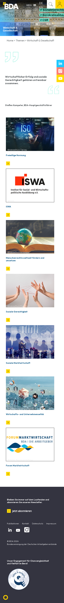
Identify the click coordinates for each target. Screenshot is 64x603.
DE (41, 3)
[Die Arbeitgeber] (11, 5)
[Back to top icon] (57, 596)
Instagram (26, 532)
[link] (30, 134)
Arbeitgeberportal (59, 4)
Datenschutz (37, 523)
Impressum (51, 523)
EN (41, 7)
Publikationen (13, 523)
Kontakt (25, 523)
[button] (5, 597)
